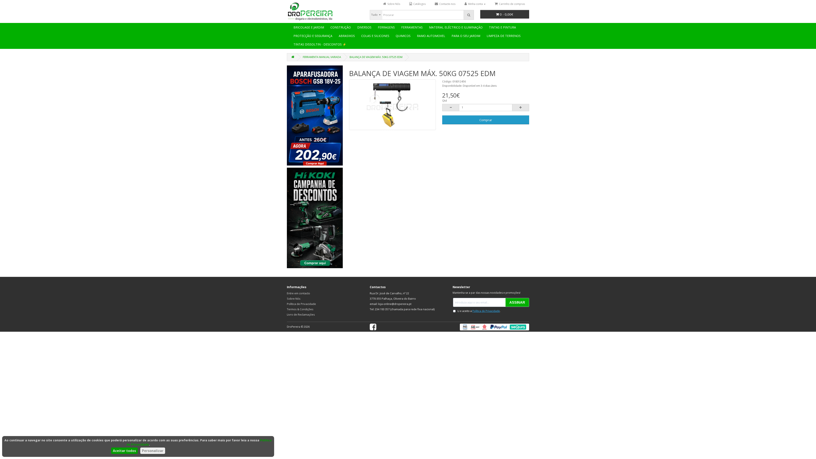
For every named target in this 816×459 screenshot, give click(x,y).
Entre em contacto (298, 293)
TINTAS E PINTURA (502, 27)
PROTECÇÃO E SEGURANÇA (312, 36)
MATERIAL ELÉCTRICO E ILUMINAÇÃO (456, 27)
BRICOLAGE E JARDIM (308, 27)
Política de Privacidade (301, 304)
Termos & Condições (300, 309)
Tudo (374, 15)
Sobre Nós (293, 298)
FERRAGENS (386, 27)
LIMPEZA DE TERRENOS (504, 36)
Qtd (444, 100)
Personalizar (152, 450)
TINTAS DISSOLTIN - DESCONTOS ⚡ (319, 44)
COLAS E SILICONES (375, 36)
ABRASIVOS (347, 36)
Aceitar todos (124, 450)
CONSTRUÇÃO (340, 27)
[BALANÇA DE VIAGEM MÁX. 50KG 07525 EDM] (392, 104)
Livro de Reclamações (301, 314)
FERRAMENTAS (412, 27)
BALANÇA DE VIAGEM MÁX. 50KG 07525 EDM (376, 57)
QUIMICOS (403, 36)
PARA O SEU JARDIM (466, 36)
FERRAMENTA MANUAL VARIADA (322, 57)
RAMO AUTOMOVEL (431, 36)
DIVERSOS (364, 27)
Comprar (485, 120)
